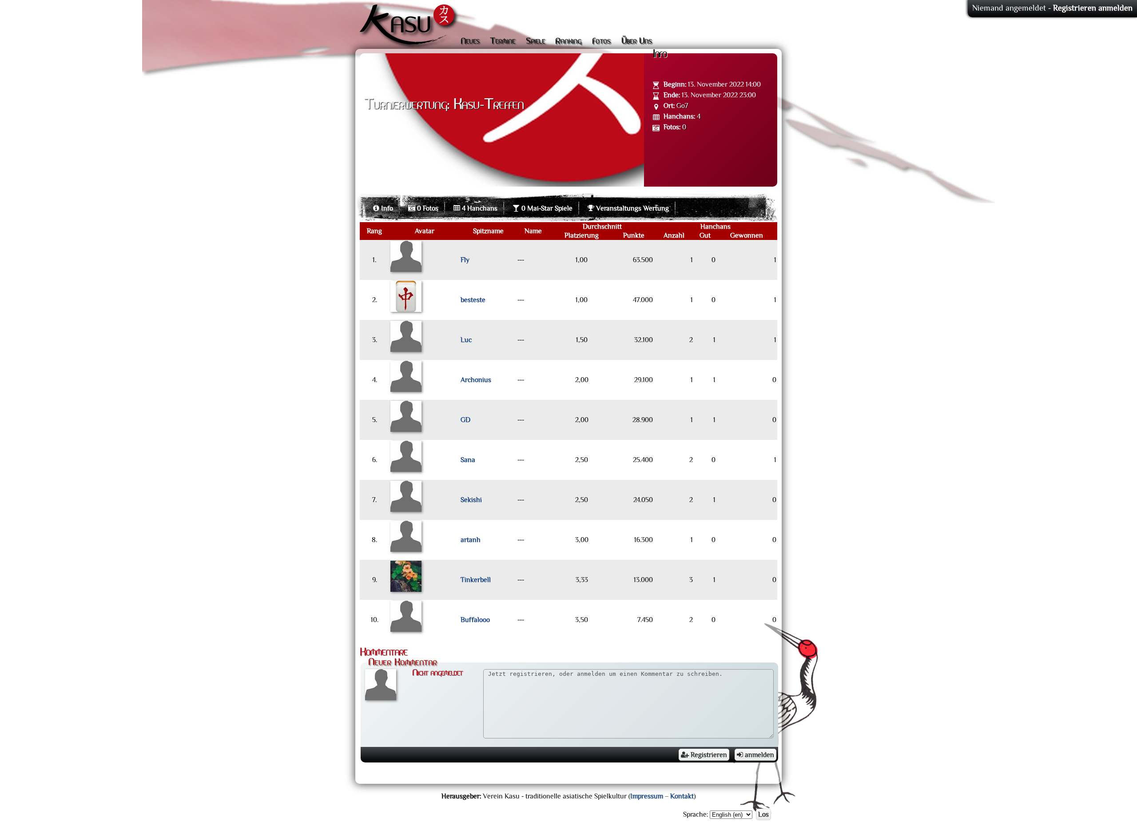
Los (763, 814)
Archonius (476, 379)
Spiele (535, 41)
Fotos (601, 41)
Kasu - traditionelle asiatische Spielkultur (409, 26)
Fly (465, 259)
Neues (470, 41)
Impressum (646, 796)
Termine (502, 41)
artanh (471, 539)
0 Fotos (426, 208)
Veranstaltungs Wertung (631, 208)
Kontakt (682, 796)
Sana (468, 459)
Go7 (682, 105)
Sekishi (471, 499)
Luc (466, 339)
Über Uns (636, 41)
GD (465, 419)
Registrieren (708, 754)
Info (386, 208)
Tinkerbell (476, 579)
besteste (473, 299)
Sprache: (695, 814)
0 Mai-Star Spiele (546, 208)
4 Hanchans (478, 208)
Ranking (568, 41)
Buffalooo (475, 619)
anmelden (758, 754)
